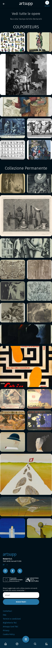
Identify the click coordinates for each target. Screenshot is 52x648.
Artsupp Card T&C (10, 626)
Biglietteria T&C (10, 623)
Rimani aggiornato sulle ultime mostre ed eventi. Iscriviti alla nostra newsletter (20, 589)
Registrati (21, 602)
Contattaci (7, 611)
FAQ (4, 615)
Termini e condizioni (12, 619)
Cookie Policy (9, 634)
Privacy (6, 630)
